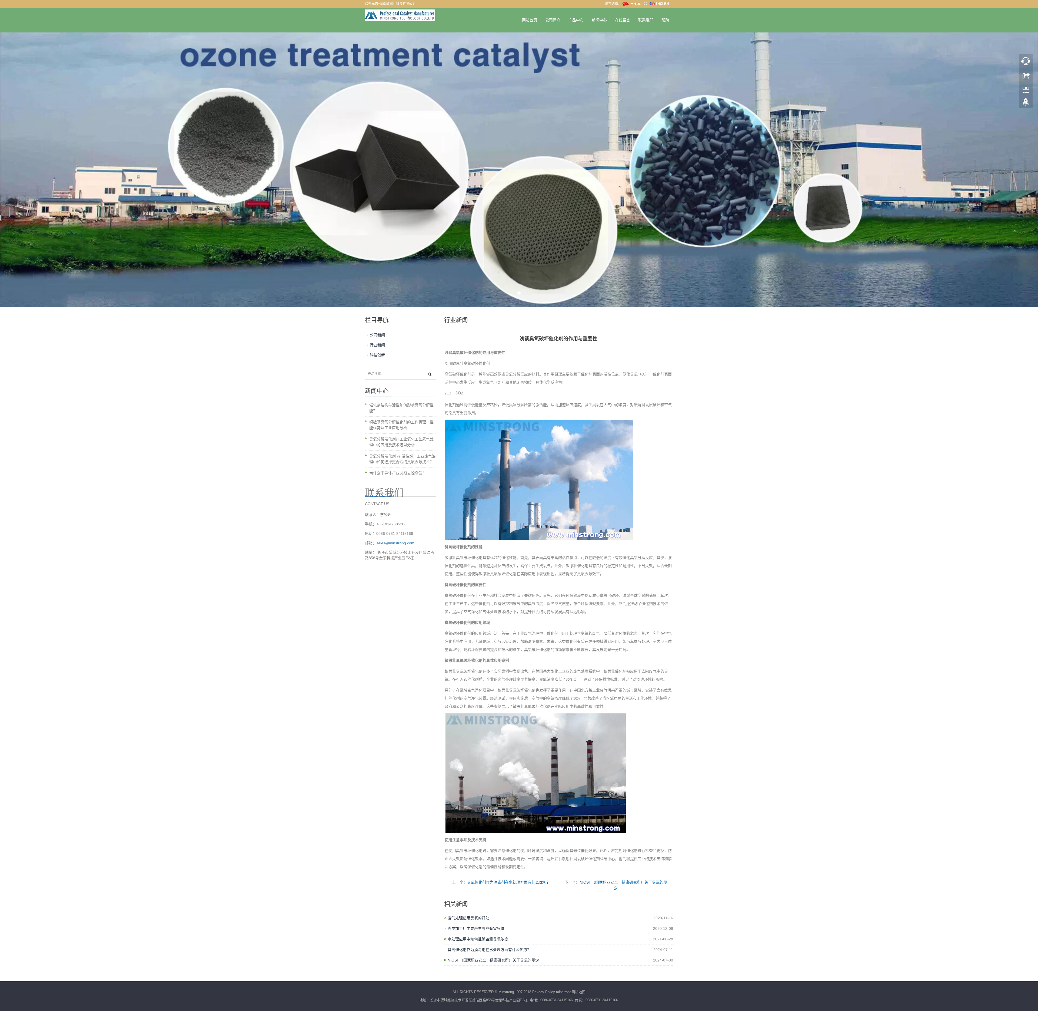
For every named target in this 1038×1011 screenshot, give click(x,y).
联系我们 (645, 20)
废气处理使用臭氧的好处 (468, 918)
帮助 (665, 20)
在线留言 (622, 20)
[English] (659, 4)
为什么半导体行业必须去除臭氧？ (397, 473)
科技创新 (377, 355)
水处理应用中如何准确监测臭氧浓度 (478, 939)
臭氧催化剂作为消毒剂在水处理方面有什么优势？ (508, 882)
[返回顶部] (1026, 103)
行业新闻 (377, 345)
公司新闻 (377, 335)
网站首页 (529, 20)
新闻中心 (599, 20)
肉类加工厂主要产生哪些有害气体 (476, 928)
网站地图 (578, 992)
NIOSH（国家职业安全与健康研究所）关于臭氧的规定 (493, 960)
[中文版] (632, 4)
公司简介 (552, 20)
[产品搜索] (430, 374)
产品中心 (576, 20)
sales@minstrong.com (395, 543)
